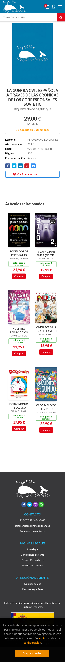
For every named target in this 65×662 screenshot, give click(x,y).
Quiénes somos (32, 583)
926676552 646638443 (32, 520)
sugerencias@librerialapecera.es (32, 525)
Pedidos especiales (32, 589)
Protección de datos (32, 560)
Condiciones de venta (32, 554)
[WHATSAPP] (41, 504)
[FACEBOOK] (24, 504)
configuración (32, 642)
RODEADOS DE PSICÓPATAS (19, 253)
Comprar (19, 276)
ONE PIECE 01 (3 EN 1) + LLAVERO (46, 329)
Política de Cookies (32, 565)
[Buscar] (61, 17)
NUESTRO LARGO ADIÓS (19, 330)
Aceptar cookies (32, 653)
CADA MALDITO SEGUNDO (46, 407)
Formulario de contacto (32, 531)
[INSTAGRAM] (35, 504)
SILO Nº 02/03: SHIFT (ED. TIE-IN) (46, 253)
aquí (41, 638)
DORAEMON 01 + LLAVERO (18, 405)
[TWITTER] (29, 504)
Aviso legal (32, 549)
